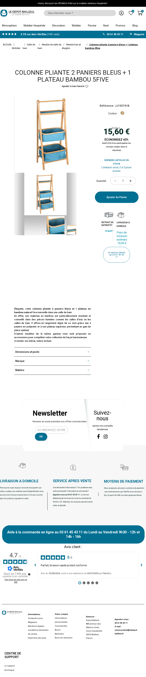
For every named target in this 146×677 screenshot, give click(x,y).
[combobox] (78, 13)
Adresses (59, 634)
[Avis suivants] (141, 565)
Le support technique (9, 668)
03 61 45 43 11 (121, 623)
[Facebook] (98, 436)
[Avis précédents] (35, 565)
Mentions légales (36, 626)
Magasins (32, 622)
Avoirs (58, 630)
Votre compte (61, 614)
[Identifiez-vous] (121, 13)
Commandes (61, 626)
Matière (19, 370)
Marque (19, 361)
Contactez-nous (35, 618)
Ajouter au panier (116, 197)
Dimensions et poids (27, 351)
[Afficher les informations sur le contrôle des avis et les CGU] (29, 574)
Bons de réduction (63, 638)
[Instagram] (106, 437)
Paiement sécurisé (37, 638)
